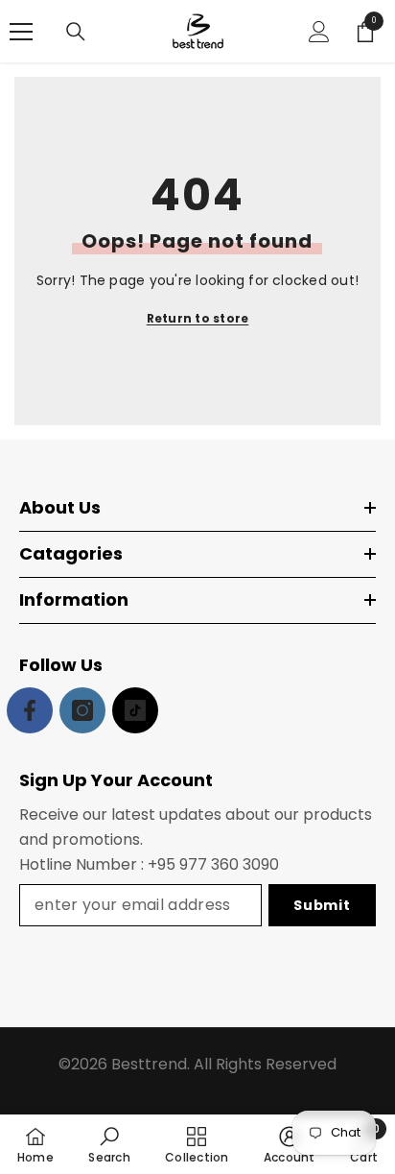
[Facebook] (30, 710)
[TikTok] (135, 710)
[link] (108, 1144)
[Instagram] (82, 710)
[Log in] (319, 31)
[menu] (21, 31)
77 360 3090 (233, 864)
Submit (321, 905)
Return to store (198, 318)
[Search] (75, 31)
